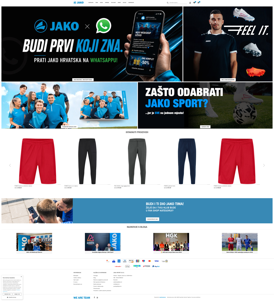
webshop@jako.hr (117, 282)
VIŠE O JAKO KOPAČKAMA (227, 79)
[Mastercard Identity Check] (108, 263)
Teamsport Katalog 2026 (69, 127)
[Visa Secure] (114, 263)
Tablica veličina (77, 277)
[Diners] (125, 263)
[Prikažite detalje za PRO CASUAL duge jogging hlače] (137, 161)
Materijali (75, 275)
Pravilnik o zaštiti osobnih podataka (102, 290)
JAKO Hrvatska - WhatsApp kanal (83, 79)
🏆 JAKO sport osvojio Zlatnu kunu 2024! (171, 252)
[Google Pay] (127, 268)
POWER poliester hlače (169, 186)
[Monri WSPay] (164, 263)
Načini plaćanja (97, 284)
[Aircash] (118, 268)
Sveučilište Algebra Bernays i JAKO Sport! (102, 252)
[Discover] (131, 263)
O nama (75, 282)
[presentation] (10, 165)
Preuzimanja (96, 288)
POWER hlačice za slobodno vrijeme (23, 186)
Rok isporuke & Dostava (99, 282)
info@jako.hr (116, 284)
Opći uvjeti (76, 280)
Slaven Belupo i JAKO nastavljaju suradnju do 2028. (239, 252)
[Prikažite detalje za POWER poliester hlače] (187, 161)
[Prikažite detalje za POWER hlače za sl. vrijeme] (87, 161)
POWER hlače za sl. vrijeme (71, 186)
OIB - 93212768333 (118, 277)
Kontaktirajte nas (77, 284)
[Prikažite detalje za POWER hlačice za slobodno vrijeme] (38, 161)
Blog (94, 277)
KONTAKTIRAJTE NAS (152, 219)
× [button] (21, 276)
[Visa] (156, 263)
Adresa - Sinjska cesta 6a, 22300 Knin (122, 275)
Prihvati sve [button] (7, 294)
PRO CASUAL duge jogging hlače (122, 186)
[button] (12, 297)
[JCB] (138, 263)
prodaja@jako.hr (117, 286)
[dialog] (12, 287)
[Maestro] (144, 263)
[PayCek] (146, 268)
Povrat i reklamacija (98, 286)
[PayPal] (156, 268)
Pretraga (95, 275)
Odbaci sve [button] (17, 294)
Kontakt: (115, 280)
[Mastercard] (150, 263)
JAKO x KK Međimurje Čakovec (34, 252)
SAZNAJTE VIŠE (205, 127)
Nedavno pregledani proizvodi (100, 280)
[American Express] (119, 263)
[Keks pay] (137, 268)
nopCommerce (162, 297)
